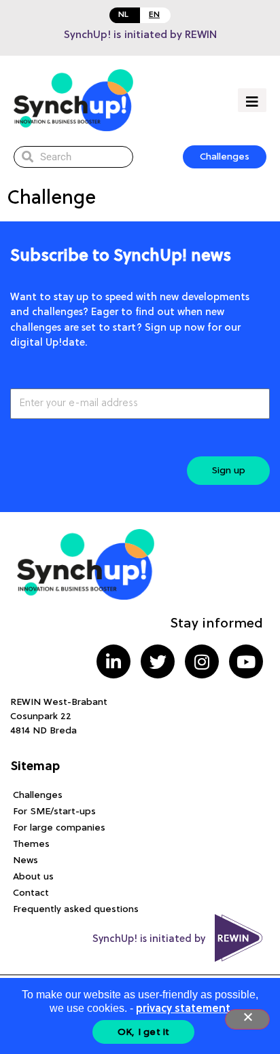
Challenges (38, 795)
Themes (31, 844)
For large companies (59, 828)
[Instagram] (202, 661)
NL (123, 15)
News (25, 860)
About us (33, 877)
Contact (31, 893)
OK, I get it (144, 1032)
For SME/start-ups (54, 811)
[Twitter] (158, 661)
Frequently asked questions (76, 909)
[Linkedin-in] (113, 661)
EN (154, 15)
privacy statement (183, 1009)
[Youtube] (246, 661)
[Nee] (247, 1019)
